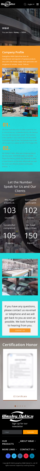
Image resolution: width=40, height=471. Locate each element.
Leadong (26, 465)
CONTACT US (20, 330)
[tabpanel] (20, 375)
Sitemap (32, 465)
